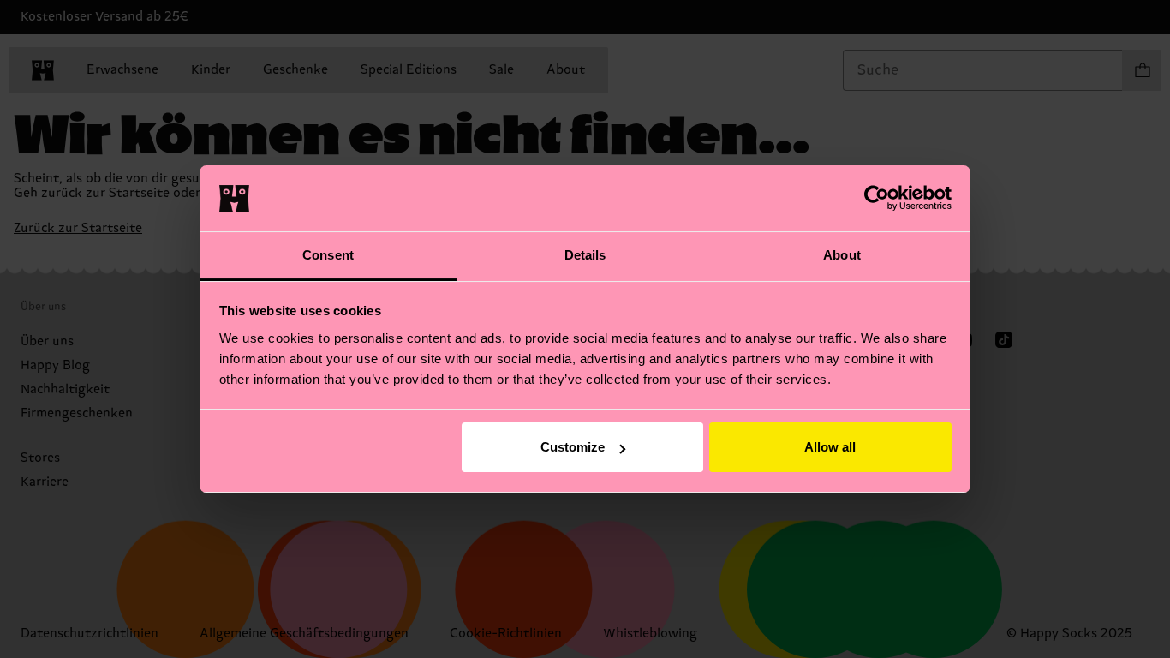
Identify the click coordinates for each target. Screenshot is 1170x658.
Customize (572, 447)
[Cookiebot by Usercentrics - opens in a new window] (877, 198)
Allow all (830, 447)
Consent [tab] (328, 255)
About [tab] (842, 255)
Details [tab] (585, 255)
